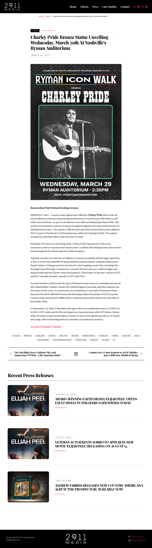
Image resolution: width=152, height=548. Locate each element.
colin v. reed (63, 336)
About (72, 6)
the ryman (105, 340)
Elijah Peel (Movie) (61, 407)
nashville (115, 336)
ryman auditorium (43, 340)
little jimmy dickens (89, 336)
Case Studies (109, 6)
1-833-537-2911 (137, 537)
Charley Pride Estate (48, 30)
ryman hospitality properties (62, 340)
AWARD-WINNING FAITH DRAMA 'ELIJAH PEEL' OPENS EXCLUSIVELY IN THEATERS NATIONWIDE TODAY (96, 401)
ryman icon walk (81, 340)
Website (57, 326)
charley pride (40, 336)
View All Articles (76, 353)
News (95, 6)
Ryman (137, 336)
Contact (125, 6)
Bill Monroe (27, 336)
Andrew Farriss (60, 494)
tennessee (94, 340)
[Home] (12, 6)
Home (41, 16)
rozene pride (126, 336)
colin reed (52, 336)
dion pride (75, 336)
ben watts (16, 336)
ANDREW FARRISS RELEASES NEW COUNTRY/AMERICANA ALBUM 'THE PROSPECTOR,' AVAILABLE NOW (99, 487)
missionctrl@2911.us (138, 540)
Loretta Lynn (103, 336)
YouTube (35, 326)
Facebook (46, 326)
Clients (84, 6)
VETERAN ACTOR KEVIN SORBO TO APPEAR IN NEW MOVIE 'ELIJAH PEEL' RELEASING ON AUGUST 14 (94, 444)
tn (114, 340)
